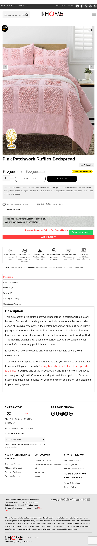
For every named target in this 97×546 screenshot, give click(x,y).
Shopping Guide (70, 464)
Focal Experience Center (74, 468)
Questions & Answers (12, 304)
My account (60, 5)
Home (3, 6)
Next (91, 67)
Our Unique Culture (43, 460)
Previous (5, 67)
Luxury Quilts (41, 267)
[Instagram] (95, 6)
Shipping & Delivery (11, 298)
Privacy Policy (70, 487)
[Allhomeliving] (52, 16)
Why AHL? (7, 293)
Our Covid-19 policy (72, 460)
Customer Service (12, 464)
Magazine (10, 6)
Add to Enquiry (48, 237)
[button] (90, 30)
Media (37, 476)
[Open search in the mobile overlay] (17, 14)
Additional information (12, 282)
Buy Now (62, 179)
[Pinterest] (86, 6)
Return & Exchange (13, 472)
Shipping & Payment (13, 468)
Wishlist (70, 5)
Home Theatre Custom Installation (19, 428)
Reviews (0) (8, 288)
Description (8, 277)
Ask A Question (87, 165)
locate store (22, 6)
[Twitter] (77, 6)
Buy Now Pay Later (13, 476)
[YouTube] (90, 6)
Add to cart (30, 179)
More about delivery (14, 209)
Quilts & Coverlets (55, 267)
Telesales (25, 413)
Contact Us (39, 472)
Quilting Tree (78, 267)
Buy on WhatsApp (82, 232)
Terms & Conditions (72, 483)
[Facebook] (82, 6)
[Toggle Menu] (94, 14)
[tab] (49, 276)
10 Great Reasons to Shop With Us (48, 466)
